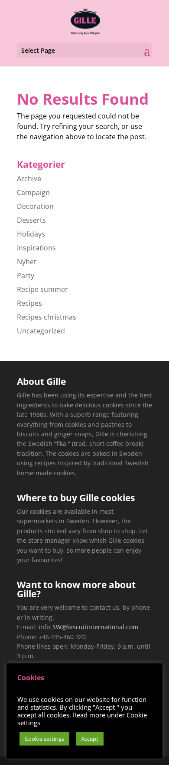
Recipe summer (42, 289)
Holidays (31, 234)
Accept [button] (89, 739)
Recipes (29, 303)
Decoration (35, 206)
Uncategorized (41, 331)
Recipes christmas (46, 317)
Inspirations (36, 248)
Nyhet (26, 261)
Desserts (31, 220)
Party (25, 275)
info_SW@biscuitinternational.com (88, 627)
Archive (29, 178)
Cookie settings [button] (44, 739)
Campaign (33, 192)
